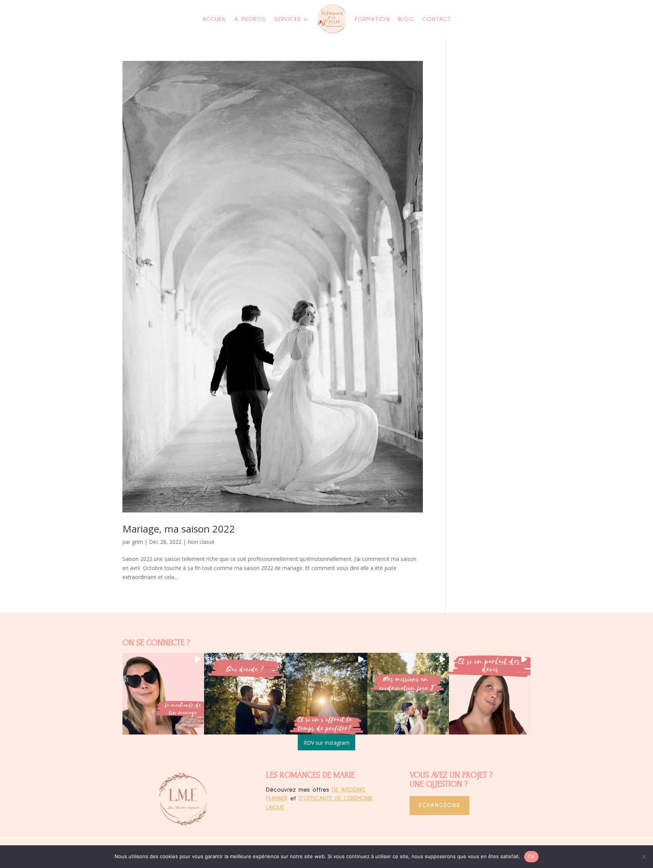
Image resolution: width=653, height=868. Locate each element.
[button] (163, 693)
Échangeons (439, 805)
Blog (406, 19)
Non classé (201, 541)
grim (137, 541)
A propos (250, 19)
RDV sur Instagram (326, 742)
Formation (372, 19)
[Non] (643, 856)
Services (287, 19)
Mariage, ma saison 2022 (178, 529)
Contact (436, 19)
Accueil (214, 19)
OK (531, 856)
